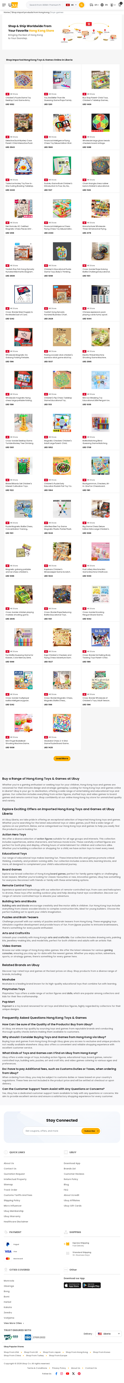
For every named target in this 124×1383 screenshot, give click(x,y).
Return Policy (71, 1179)
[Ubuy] (13, 5)
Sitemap (8, 1184)
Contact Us (10, 1168)
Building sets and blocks (15, 905)
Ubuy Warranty (12, 1216)
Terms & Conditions (37, 1368)
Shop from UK (31, 1352)
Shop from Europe (58, 1355)
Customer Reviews (74, 1173)
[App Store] (73, 1286)
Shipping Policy (12, 1200)
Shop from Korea (101, 1352)
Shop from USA (11, 1352)
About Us (9, 1163)
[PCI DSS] (11, 1337)
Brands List (70, 1168)
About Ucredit (71, 1195)
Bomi (6, 1296)
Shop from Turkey (35, 1355)
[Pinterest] (79, 1373)
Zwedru (8, 1312)
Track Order (10, 1189)
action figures (44, 838)
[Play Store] (92, 1286)
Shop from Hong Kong (77, 1352)
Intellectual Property (15, 1179)
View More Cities (13, 1323)
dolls (69, 993)
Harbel (7, 1301)
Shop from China (12, 1355)
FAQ (66, 1189)
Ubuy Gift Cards (73, 1205)
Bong (7, 1291)
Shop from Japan (52, 1352)
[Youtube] (67, 1373)
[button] (94, 5)
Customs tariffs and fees (18, 1195)
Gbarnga (9, 1286)
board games (58, 873)
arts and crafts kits (58, 937)
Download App (72, 1163)
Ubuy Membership (14, 1211)
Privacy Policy (59, 1368)
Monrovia (9, 1280)
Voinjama (9, 1317)
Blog (66, 1184)
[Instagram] (61, 1373)
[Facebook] (56, 1373)
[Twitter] (73, 1373)
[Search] (81, 5)
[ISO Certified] (34, 1337)
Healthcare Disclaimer (16, 1221)
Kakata (8, 1307)
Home (7, 12)
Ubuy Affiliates (72, 1200)
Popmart (7, 1006)
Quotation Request (14, 1173)
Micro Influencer (13, 1205)
